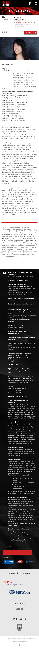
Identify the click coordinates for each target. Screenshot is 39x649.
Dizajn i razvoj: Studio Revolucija (19, 641)
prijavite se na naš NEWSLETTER (17, 552)
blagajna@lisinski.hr (18, 327)
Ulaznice (30, 32)
